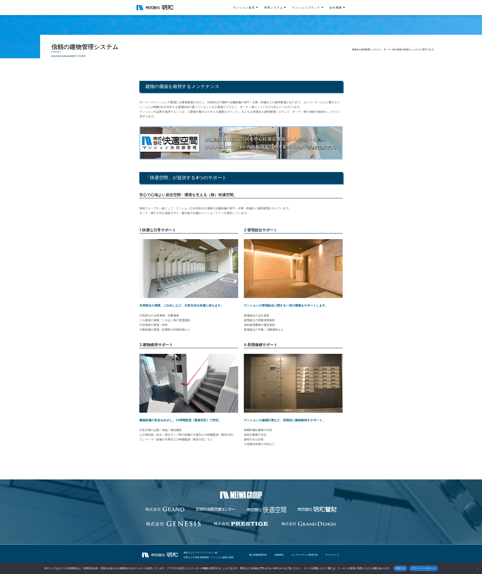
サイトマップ (332, 554)
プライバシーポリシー (423, 568)
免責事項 (279, 554)
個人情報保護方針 (258, 554)
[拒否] (477, 568)
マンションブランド (306, 7)
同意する (400, 568)
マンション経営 (244, 7)
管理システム (273, 7)
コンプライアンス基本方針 (304, 554)
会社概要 (335, 7)
